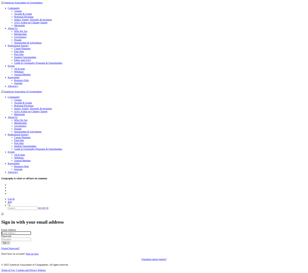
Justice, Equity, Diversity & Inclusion (33, 19)
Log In (11, 199)
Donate (17, 40)
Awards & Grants (23, 14)
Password (6, 236)
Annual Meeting (22, 74)
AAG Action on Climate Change (30, 22)
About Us (13, 28)
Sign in (6, 243)
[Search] (9, 205)
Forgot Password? (10, 248)
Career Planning (22, 48)
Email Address (8, 230)
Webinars (19, 71)
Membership (20, 34)
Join (10, 201)
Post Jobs (19, 54)
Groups (18, 11)
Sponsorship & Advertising (28, 42)
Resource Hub (21, 80)
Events (11, 66)
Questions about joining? (154, 259)
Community (14, 8)
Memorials (19, 25)
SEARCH (43, 208)
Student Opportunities (25, 57)
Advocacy (13, 86)
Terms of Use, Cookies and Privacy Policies (23, 270)
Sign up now (32, 253)
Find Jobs (19, 51)
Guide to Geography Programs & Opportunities (38, 63)
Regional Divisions (24, 16)
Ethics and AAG (22, 60)
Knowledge (14, 77)
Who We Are (20, 31)
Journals (18, 83)
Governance (20, 37)
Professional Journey (18, 45)
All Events (19, 68)
